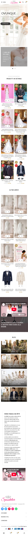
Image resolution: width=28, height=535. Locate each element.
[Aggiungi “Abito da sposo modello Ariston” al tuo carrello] (19, 177)
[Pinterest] (9, 509)
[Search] (23, 2)
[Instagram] (12, 509)
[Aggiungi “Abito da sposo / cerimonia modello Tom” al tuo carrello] (6, 177)
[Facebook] (2, 509)
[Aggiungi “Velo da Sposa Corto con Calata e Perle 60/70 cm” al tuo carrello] (19, 236)
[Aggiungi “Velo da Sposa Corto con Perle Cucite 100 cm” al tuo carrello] (6, 236)
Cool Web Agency (22, 526)
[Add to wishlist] (8, 100)
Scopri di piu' (5, 23)
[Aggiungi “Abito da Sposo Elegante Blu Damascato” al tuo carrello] (19, 100)
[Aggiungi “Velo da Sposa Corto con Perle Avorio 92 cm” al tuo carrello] (19, 212)
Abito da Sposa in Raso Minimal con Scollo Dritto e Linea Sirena (7, 105)
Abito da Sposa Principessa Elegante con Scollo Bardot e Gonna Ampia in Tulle (21, 130)
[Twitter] (6, 509)
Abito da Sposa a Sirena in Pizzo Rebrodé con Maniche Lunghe (20, 156)
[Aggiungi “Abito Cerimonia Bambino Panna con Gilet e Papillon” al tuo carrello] (19, 286)
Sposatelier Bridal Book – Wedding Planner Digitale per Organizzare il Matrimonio (20, 265)
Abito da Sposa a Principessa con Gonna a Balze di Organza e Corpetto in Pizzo (7, 156)
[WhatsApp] (16, 509)
